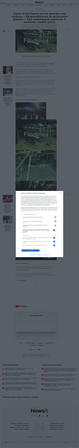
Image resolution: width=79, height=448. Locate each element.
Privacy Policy (46, 254)
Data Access (39, 254)
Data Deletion (32, 254)
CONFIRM (30, 250)
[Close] (61, 193)
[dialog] (39, 224)
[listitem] (39, 214)
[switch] (54, 217)
